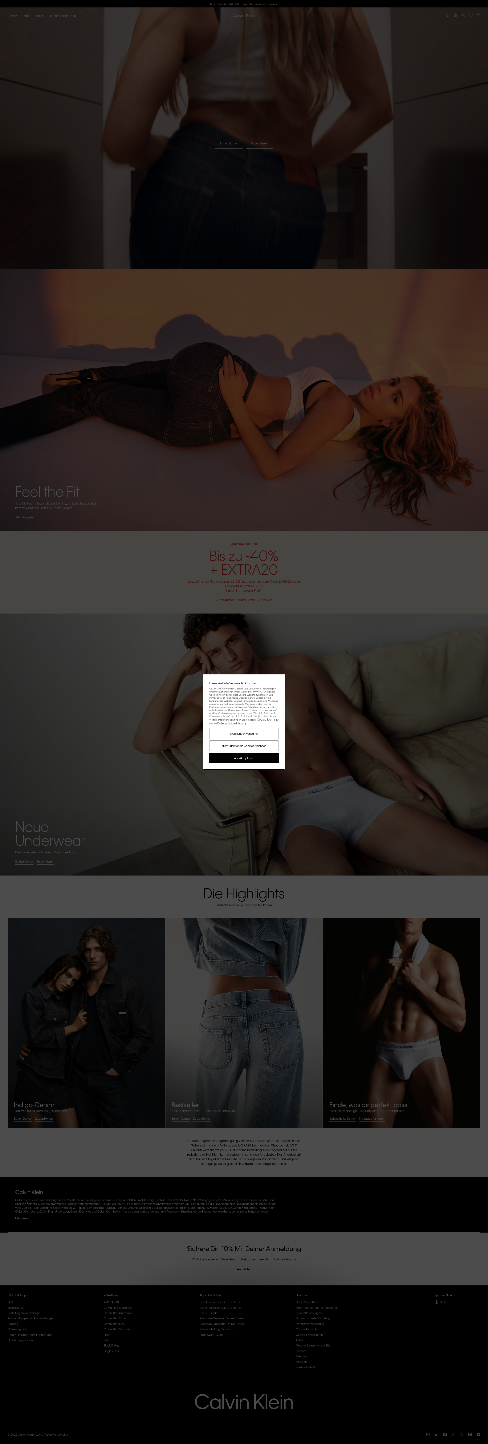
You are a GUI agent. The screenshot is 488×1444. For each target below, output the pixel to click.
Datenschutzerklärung (231, 723)
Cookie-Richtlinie (268, 719)
